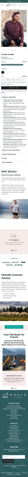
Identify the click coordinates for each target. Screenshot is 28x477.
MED (8, 79)
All (12, 9)
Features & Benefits (9, 97)
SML (3, 79)
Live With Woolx (14, 418)
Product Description (9, 154)
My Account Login (14, 436)
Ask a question (7, 162)
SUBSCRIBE (8, 461)
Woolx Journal (14, 432)
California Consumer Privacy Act (14, 440)
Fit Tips (4, 158)
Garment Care (14, 412)
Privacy (17, 473)
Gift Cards (14, 413)
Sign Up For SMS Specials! (14, 430)
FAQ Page (14, 410)
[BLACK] (2, 72)
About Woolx (14, 429)
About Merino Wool (14, 427)
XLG (18, 79)
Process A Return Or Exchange (14, 407)
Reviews (3, 62)
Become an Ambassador (14, 441)
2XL (22, 79)
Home (10, 9)
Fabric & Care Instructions (11, 150)
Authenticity (14, 416)
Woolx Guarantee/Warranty (14, 415)
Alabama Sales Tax (14, 438)
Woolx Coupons (14, 435)
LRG (13, 79)
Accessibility (14, 425)
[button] (3, 30)
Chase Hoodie (16, 9)
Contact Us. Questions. (14, 405)
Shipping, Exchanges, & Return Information (14, 409)
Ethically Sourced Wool (14, 433)
